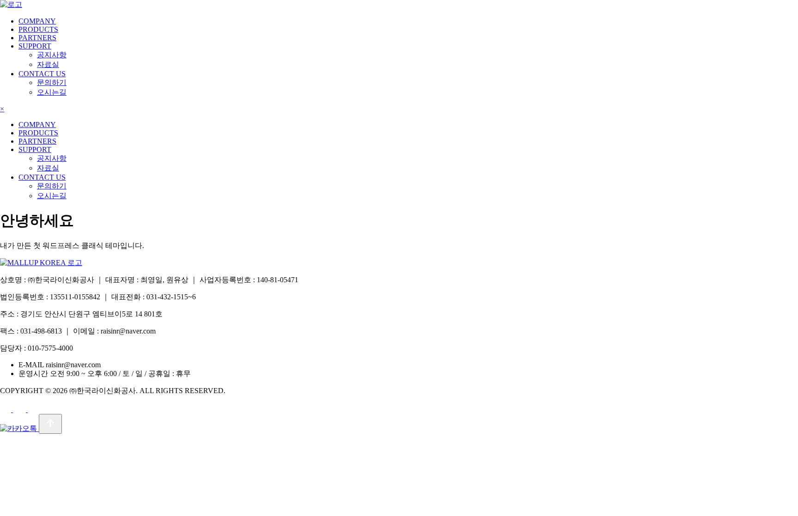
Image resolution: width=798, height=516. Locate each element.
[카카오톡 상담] (19, 428)
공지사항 (51, 55)
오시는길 (51, 92)
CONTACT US (42, 74)
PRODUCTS (38, 29)
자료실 (48, 64)
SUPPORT (34, 46)
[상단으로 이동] (50, 424)
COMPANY (37, 21)
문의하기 (51, 82)
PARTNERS (37, 38)
